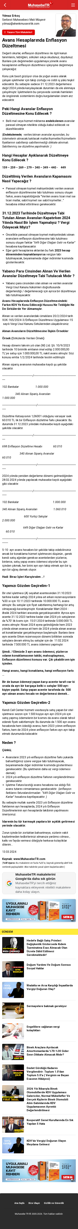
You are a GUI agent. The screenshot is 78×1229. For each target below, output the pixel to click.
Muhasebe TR (22, 1214)
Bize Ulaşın (34, 1203)
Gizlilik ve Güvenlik (54, 1203)
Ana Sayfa (19, 1203)
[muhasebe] (39, 8)
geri (5, 5)
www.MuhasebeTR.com (29, 859)
